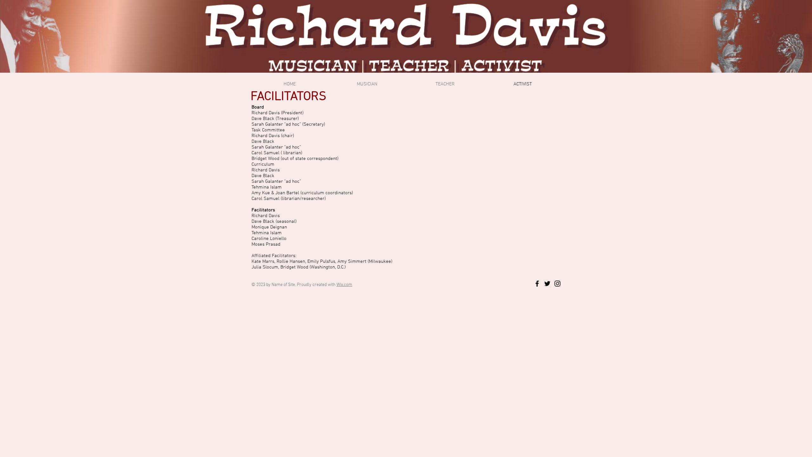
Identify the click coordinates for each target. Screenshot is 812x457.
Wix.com (344, 285)
